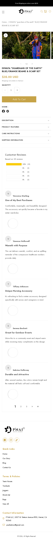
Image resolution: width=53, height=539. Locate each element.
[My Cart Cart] (46, 11)
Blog (4, 463)
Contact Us (7, 467)
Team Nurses (7, 481)
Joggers (5, 490)
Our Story (6, 458)
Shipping (5, 81)
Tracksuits (6, 486)
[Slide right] (32, 64)
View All (6, 504)
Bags (4, 499)
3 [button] (26, 406)
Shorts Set (6, 495)
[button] (42, 11)
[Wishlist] (50, 11)
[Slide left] (21, 64)
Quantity (6, 85)
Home (4, 22)
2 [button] (20, 406)
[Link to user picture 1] (13, 223)
